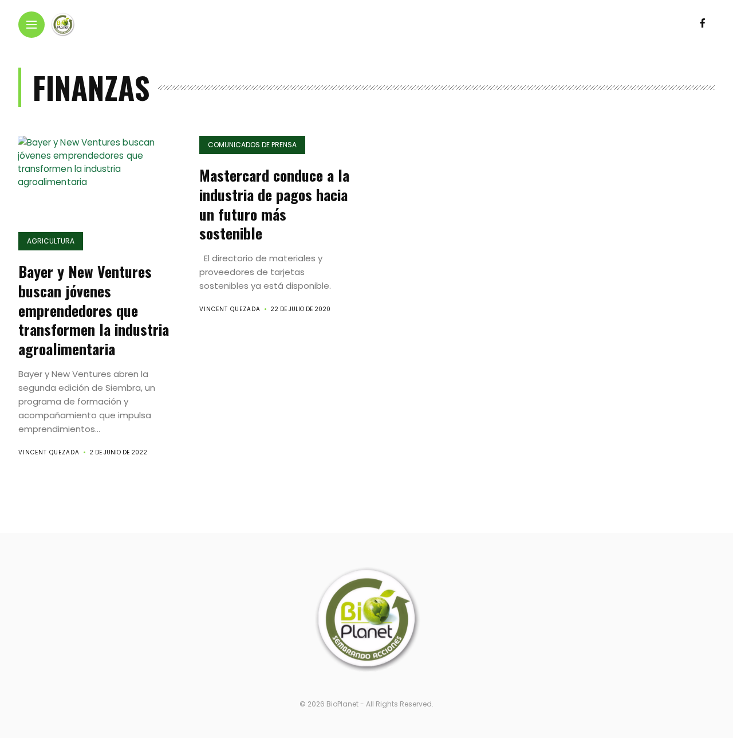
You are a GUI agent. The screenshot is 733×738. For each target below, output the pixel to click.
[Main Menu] (31, 25)
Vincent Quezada (49, 452)
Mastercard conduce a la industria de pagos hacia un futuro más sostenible (274, 204)
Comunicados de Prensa (252, 145)
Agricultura (50, 241)
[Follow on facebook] (703, 23)
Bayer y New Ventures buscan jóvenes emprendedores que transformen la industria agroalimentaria (93, 310)
